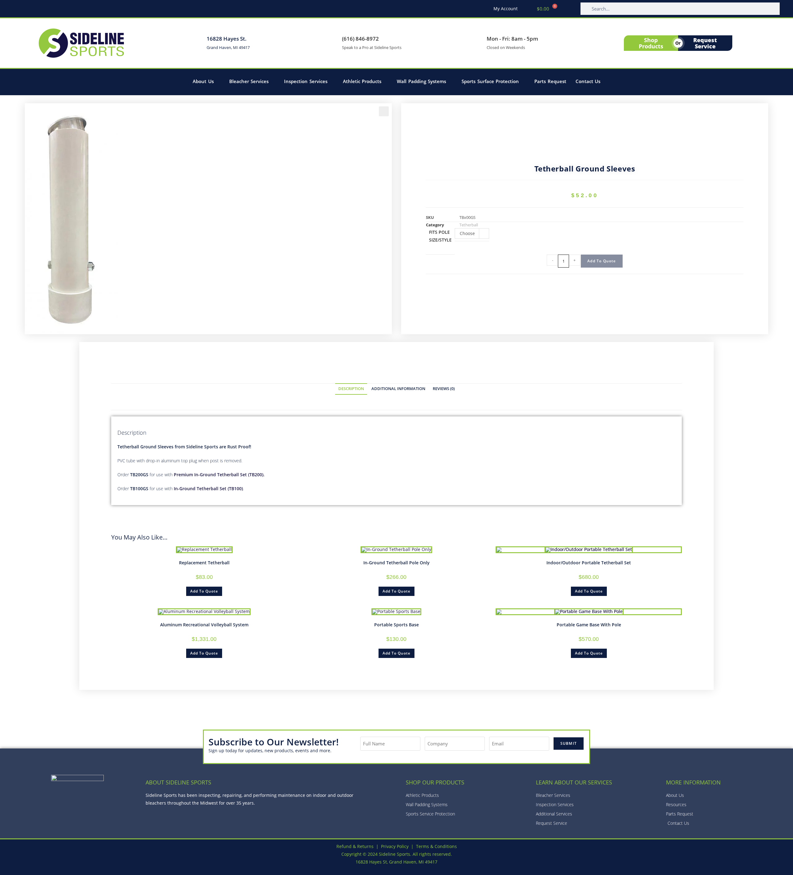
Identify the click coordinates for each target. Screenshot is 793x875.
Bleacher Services (249, 81)
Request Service (705, 43)
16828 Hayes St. (227, 38)
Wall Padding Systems (421, 81)
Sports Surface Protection (490, 81)
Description (351, 388)
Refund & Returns (355, 846)
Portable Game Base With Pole (589, 625)
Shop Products (651, 43)
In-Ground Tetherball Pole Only (396, 563)
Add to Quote (601, 261)
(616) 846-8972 (360, 38)
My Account (505, 8)
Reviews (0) (444, 388)
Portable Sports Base (396, 625)
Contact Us (588, 81)
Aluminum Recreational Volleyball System (204, 625)
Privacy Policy (395, 846)
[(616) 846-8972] (331, 43)
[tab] (351, 389)
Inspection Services (305, 81)
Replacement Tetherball (204, 563)
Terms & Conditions (436, 846)
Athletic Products (362, 81)
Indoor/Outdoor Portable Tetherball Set (588, 563)
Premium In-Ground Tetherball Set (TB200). (219, 474)
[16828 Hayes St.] (196, 43)
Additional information (398, 388)
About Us (203, 81)
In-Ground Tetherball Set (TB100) (208, 488)
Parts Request (550, 81)
